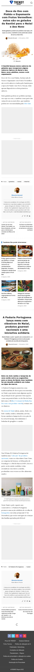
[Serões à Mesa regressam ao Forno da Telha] (8, 286)
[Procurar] (31, 3)
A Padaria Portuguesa (16, 566)
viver (20, 290)
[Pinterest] (27, 216)
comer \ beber (7, 255)
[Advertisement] (17, 120)
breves (5, 290)
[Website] (22, 216)
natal (19, 181)
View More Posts (17, 197)
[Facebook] (25, 216)
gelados (11, 181)
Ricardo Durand (12, 38)
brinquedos (5, 513)
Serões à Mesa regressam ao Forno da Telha (8, 295)
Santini (27, 181)
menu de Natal (9, 411)
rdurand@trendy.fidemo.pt (23, 211)
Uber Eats (27, 103)
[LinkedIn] (29, 216)
